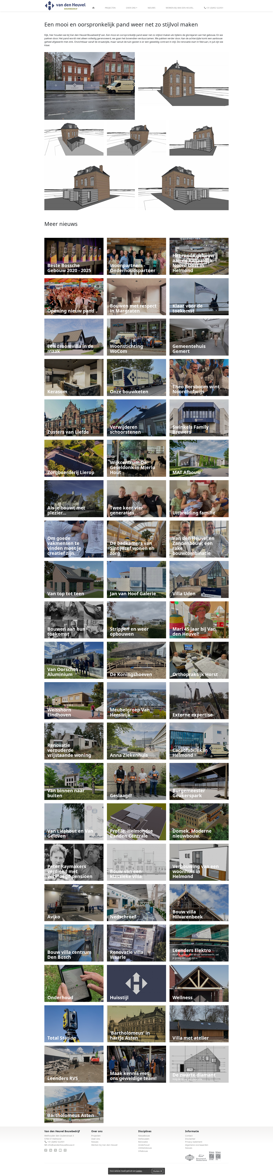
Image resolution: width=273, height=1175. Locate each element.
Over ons (95, 1138)
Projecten (110, 7)
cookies (139, 1171)
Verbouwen (143, 1138)
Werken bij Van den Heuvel (179, 7)
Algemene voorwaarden (196, 1145)
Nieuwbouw (144, 1135)
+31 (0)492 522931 (214, 7)
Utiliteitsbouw (145, 1148)
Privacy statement (193, 1141)
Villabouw (143, 1151)
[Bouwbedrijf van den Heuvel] (65, 5)
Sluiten (156, 1171)
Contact (189, 1135)
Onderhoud (143, 1145)
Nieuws (151, 7)
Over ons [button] (131, 7)
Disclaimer (190, 1138)
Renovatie (143, 1141)
